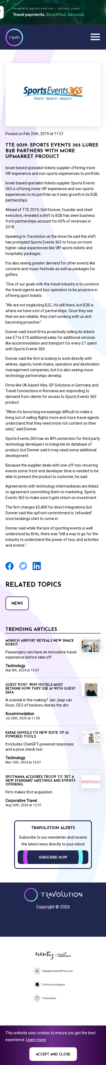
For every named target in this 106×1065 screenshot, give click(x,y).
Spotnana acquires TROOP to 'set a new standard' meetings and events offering (40, 780)
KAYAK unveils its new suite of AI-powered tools (37, 734)
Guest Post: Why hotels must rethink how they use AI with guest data (40, 688)
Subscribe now (53, 857)
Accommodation (19, 713)
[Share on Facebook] (9, 569)
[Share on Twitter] (23, 569)
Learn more (36, 1039)
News (17, 604)
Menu (95, 37)
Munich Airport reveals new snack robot (39, 642)
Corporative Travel (21, 800)
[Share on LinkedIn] (37, 569)
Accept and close (53, 1054)
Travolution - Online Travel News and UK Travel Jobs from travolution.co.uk (53, 895)
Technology (15, 665)
